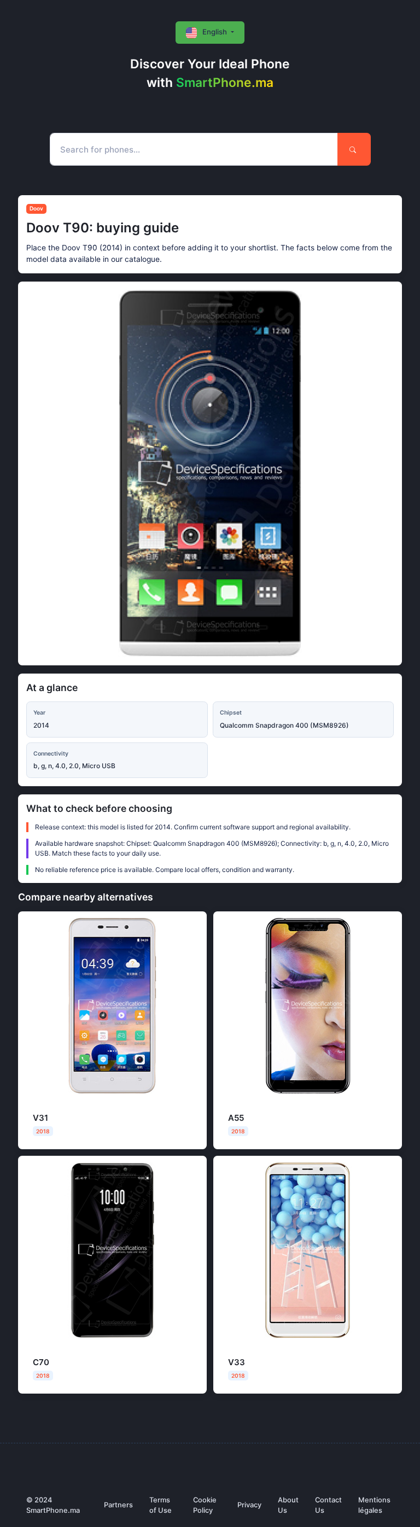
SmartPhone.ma (224, 82)
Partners (118, 1505)
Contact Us (328, 1505)
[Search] (353, 149)
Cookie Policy (205, 1505)
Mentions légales (374, 1505)
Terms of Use (160, 1505)
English (214, 31)
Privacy (249, 1505)
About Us (288, 1505)
